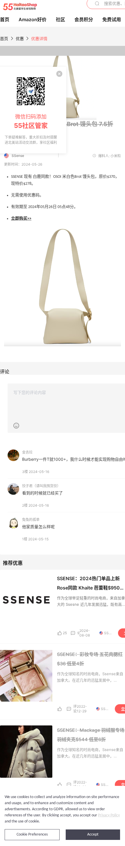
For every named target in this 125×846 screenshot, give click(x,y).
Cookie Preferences (32, 834)
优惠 (20, 38)
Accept (93, 834)
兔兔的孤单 (31, 519)
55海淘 (20, 6)
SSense (18, 155)
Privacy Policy (109, 815)
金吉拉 (27, 452)
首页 (4, 38)
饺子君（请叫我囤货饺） (41, 486)
